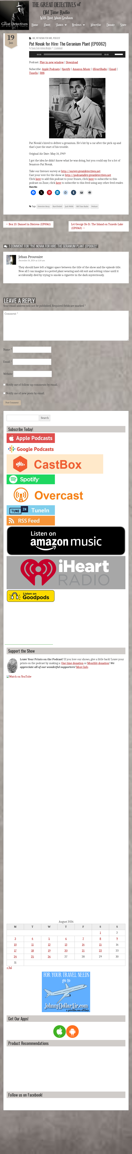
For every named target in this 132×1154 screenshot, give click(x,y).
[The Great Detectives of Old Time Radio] (14, 15)
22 (100, 950)
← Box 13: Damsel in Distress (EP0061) (28, 224)
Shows (59, 25)
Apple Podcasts (51, 69)
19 (49, 950)
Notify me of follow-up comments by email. (32, 385)
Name (7, 349)
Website (8, 374)
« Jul (9, 967)
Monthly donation (98, 663)
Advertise (95, 25)
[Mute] (112, 54)
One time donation (72, 663)
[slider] (119, 54)
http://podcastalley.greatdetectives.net (88, 175)
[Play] (33, 54)
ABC (33, 38)
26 (49, 956)
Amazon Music (81, 69)
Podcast (56, 38)
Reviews (76, 25)
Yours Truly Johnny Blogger (41, 48)
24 (15, 956)
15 (100, 944)
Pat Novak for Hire (44, 38)
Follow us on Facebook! (25, 1095)
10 (15, 944)
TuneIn (33, 73)
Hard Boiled (57, 206)
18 (32, 950)
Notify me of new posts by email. (25, 393)
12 (49, 944)
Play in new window (52, 62)
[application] (77, 54)
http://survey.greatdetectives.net (80, 171)
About (47, 25)
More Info (82, 667)
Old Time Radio (82, 206)
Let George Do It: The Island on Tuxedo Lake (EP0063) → (97, 226)
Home (35, 25)
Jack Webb (69, 206)
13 (66, 944)
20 (66, 950)
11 (32, 944)
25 (32, 956)
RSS (42, 73)
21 (83, 950)
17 (15, 950)
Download (72, 62)
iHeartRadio (100, 69)
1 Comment (58, 48)
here (38, 179)
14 (83, 944)
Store (123, 25)
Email (112, 69)
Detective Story (44, 206)
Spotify (66, 69)
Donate (111, 25)
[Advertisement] (29, 624)
